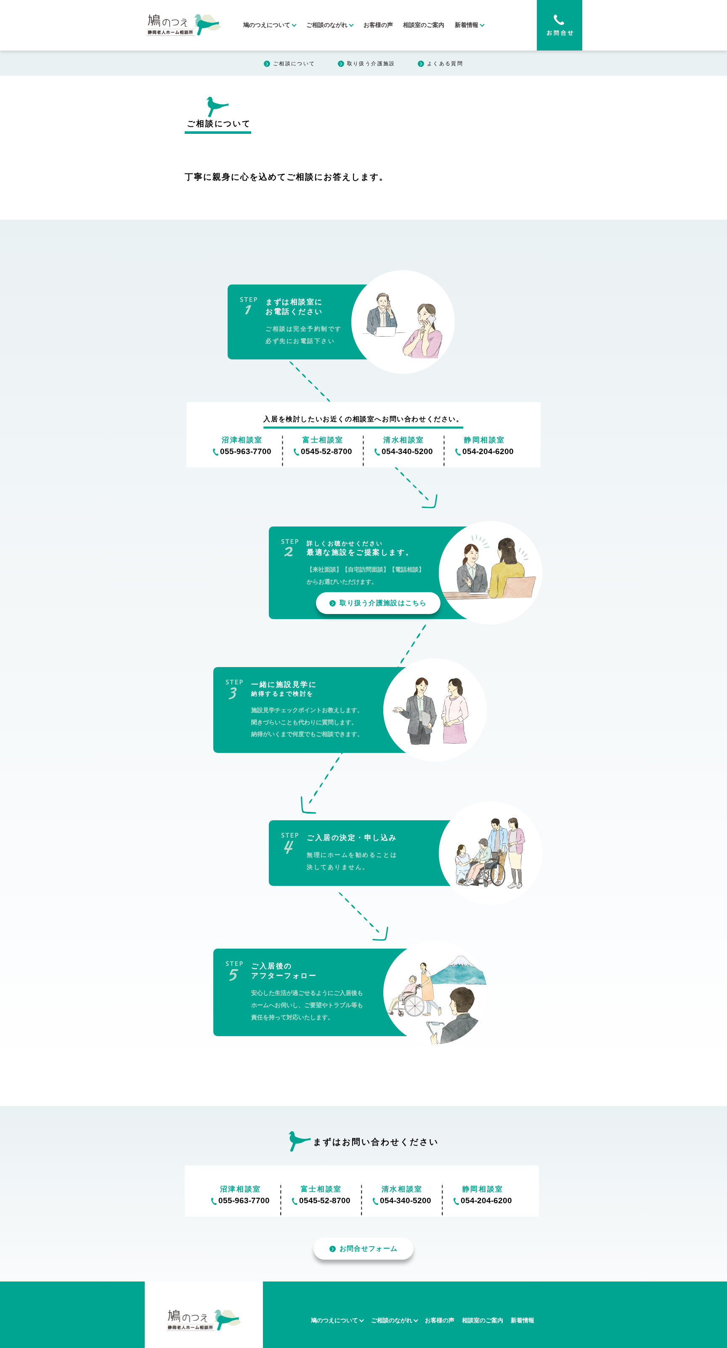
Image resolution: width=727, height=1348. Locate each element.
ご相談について (294, 63)
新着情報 (466, 25)
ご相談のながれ (327, 25)
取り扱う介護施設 (371, 63)
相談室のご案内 (423, 25)
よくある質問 (445, 63)
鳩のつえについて (266, 25)
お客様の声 (378, 25)
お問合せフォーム (369, 1248)
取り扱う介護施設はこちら (383, 602)
